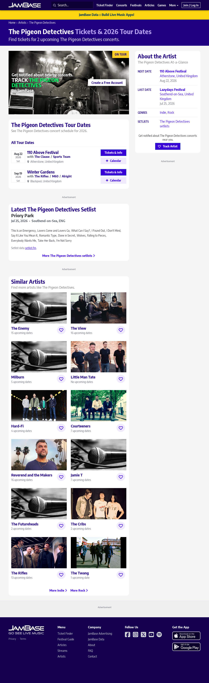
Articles (62, 645)
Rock (171, 112)
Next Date (144, 71)
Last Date (144, 90)
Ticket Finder (65, 633)
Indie (163, 112)
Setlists (143, 121)
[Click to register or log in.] (61, 330)
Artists (22, 22)
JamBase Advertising (100, 633)
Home (12, 22)
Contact (92, 656)
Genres (142, 112)
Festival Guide (66, 639)
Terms (23, 638)
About (91, 645)
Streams (62, 650)
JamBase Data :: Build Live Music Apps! (106, 15)
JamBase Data (96, 639)
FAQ (90, 650)
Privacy (12, 638)
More (172, 5)
